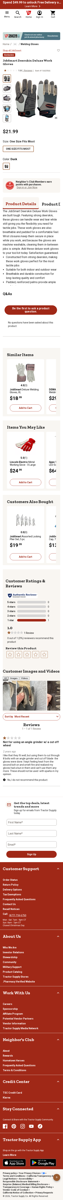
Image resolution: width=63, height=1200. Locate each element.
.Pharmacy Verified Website (19, 981)
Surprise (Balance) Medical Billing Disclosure (25, 1184)
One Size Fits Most (18, 148)
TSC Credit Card (12, 1092)
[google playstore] (43, 1162)
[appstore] (14, 1162)
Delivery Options (12, 889)
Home (6, 44)
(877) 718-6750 (17, 915)
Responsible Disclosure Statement (20, 1182)
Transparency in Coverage (16, 1187)
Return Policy (10, 884)
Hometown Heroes (13, 1060)
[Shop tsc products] (31, 36)
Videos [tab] (24, 678)
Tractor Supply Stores (16, 976)
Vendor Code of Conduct (15, 1190)
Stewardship (10, 957)
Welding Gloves (30, 44)
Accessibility (25, 1179)
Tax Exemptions (12, 894)
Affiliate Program (13, 1013)
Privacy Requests (44, 1193)
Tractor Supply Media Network (20, 1028)
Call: (6, 914)
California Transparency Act (41, 1176)
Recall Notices (11, 909)
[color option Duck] (6, 166)
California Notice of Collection (18, 1193)
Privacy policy (10, 1173)
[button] (39, 6)
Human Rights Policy (42, 1187)
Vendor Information (14, 1023)
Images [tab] (14, 678)
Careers (7, 1004)
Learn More (31, 6)
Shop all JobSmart (12, 50)
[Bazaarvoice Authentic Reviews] (22, 595)
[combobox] (34, 716)
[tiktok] (40, 1126)
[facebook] (5, 1126)
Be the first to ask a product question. (30, 310)
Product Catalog (12, 971)
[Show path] (15, 44)
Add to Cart (25, 408)
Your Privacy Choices (30, 1173)
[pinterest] (14, 1126)
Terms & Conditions (14, 1070)
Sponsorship (10, 1009)
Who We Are (9, 947)
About (6, 1050)
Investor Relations (13, 952)
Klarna (6, 1097)
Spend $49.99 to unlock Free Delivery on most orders (32, 2)
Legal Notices (10, 1179)
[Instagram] (22, 1126)
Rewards (8, 1055)
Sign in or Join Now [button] (27, 187)
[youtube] (31, 1126)
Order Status (10, 879)
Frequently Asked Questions (19, 899)
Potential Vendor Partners (18, 1018)
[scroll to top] (56, 1177)
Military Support (12, 967)
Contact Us (9, 904)
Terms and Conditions (14, 1176)
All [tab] (5, 678)
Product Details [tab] (21, 203)
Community (9, 962)
